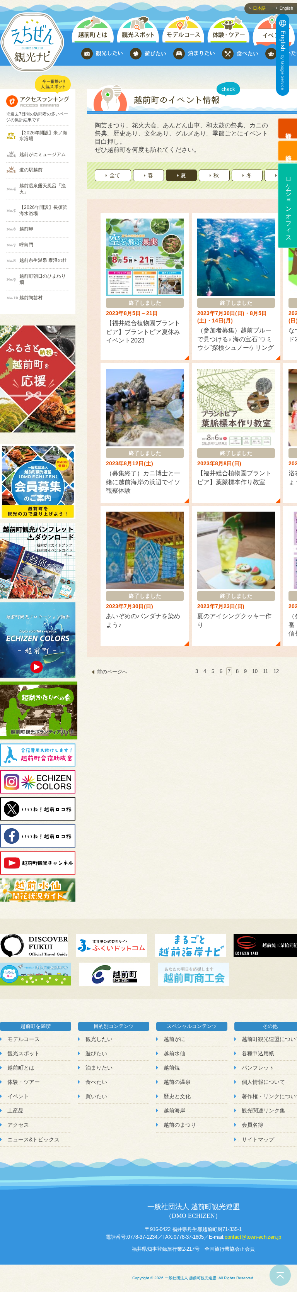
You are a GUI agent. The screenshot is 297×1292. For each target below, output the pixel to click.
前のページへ (112, 672)
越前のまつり (180, 1125)
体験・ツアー (23, 1082)
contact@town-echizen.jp (253, 1237)
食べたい (96, 1082)
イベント (18, 1096)
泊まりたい (99, 1068)
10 (255, 671)
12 (276, 671)
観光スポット (23, 1053)
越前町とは (20, 1068)
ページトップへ (280, 1275)
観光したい (99, 1039)
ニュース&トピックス (33, 1139)
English (286, 8)
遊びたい (96, 1053)
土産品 (15, 1110)
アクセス (18, 1125)
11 (265, 671)
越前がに (174, 1039)
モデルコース (23, 1039)
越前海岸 (174, 1110)
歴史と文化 (177, 1096)
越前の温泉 (177, 1082)
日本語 (259, 8)
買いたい (96, 1096)
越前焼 (172, 1068)
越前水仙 (174, 1053)
